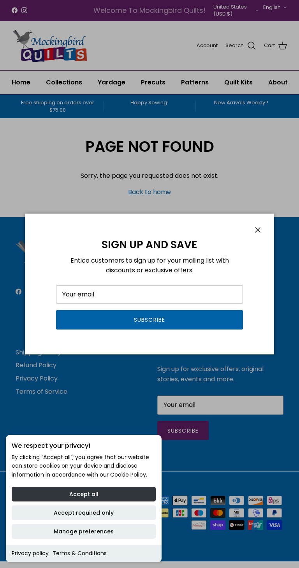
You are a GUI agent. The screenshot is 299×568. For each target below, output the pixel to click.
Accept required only (84, 513)
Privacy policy (30, 553)
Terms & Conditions (80, 553)
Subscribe (149, 320)
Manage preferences (84, 531)
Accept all (83, 494)
